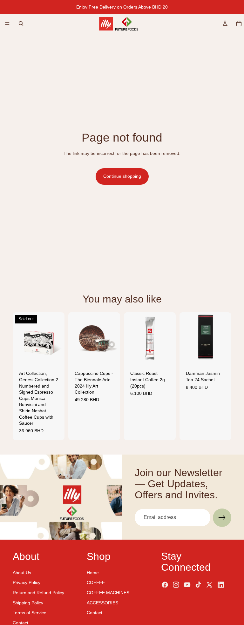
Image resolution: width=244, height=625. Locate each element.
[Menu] (7, 23)
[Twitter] (209, 584)
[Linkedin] (221, 584)
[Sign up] (222, 518)
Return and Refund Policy (38, 592)
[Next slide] (57, 338)
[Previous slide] (20, 338)
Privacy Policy (26, 582)
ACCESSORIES (102, 602)
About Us (22, 572)
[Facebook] (165, 584)
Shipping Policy (28, 602)
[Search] (21, 23)
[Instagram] (176, 584)
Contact (20, 622)
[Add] (110, 354)
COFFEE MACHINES (108, 592)
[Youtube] (187, 584)
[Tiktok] (198, 584)
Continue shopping (122, 176)
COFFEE (96, 582)
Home (93, 572)
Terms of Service (29, 612)
